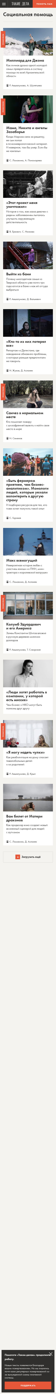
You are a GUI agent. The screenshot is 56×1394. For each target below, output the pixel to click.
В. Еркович (15, 231)
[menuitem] (4, 4)
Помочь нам (44, 3)
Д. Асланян (27, 370)
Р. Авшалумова (17, 85)
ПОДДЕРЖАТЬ (28, 1385)
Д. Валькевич (34, 299)
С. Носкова (28, 231)
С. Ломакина (16, 160)
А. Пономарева (33, 160)
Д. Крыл (31, 773)
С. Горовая (15, 518)
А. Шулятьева (34, 85)
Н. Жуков (14, 370)
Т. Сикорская (34, 649)
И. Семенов (15, 438)
